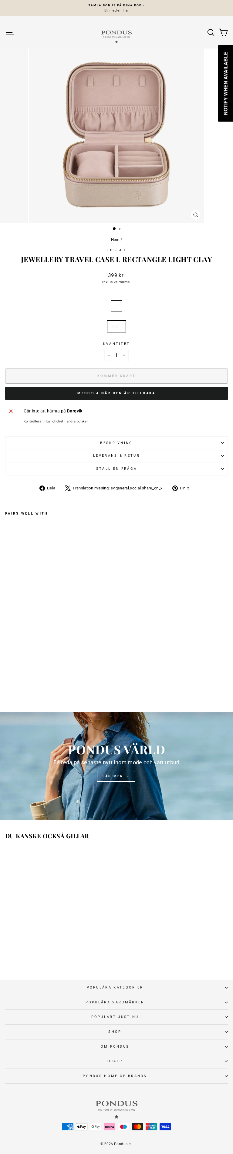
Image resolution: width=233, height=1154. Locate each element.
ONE (116, 326)
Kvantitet (116, 344)
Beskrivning (116, 443)
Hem (115, 239)
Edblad (116, 250)
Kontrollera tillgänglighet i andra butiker (56, 421)
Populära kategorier (115, 987)
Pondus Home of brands (115, 1076)
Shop (114, 1032)
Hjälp (115, 1061)
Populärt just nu (115, 1017)
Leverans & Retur (116, 456)
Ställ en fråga (116, 469)
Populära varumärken (115, 1002)
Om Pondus (115, 1047)
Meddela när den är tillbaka (116, 393)
